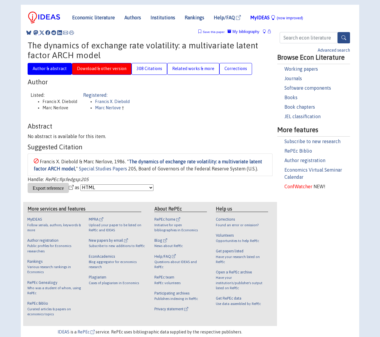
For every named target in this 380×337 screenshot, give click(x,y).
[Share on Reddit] (53, 32)
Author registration (304, 160)
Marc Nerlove (108, 107)
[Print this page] (71, 32)
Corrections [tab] (235, 68)
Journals (293, 78)
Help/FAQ (225, 17)
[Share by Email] (65, 32)
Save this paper (213, 32)
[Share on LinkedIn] (59, 32)
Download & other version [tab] (101, 68)
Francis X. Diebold (112, 101)
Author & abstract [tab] (50, 68)
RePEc (84, 332)
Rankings (194, 17)
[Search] (344, 37)
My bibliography (245, 31)
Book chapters (299, 107)
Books (290, 97)
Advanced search (334, 50)
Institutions (163, 17)
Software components (307, 88)
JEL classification (302, 116)
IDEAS (63, 332)
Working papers (301, 69)
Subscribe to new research (312, 141)
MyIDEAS (276, 17)
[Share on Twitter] (41, 32)
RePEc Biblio (298, 151)
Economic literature (93, 17)
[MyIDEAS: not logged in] (266, 31)
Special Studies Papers (103, 168)
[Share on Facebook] (47, 32)
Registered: (95, 95)
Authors (132, 17)
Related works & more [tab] (193, 68)
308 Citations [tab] (149, 68)
